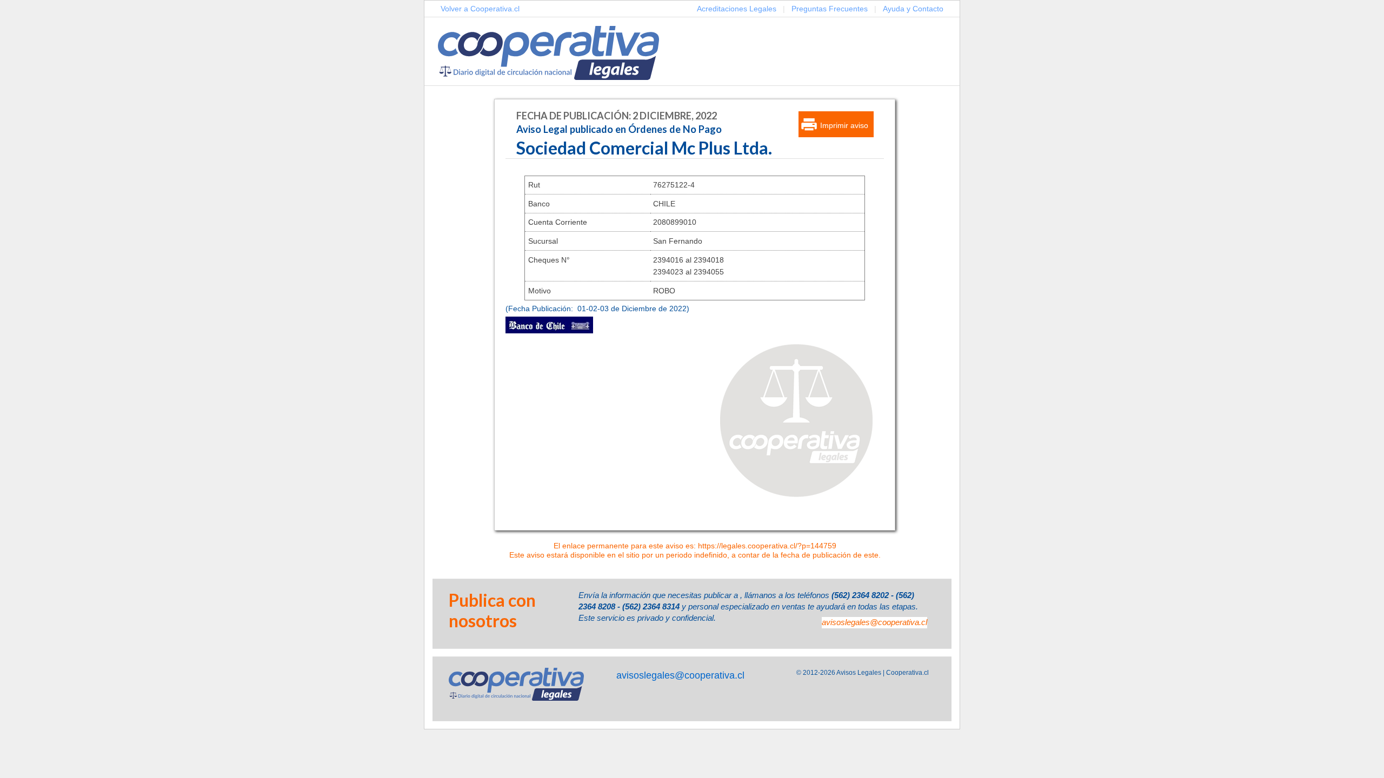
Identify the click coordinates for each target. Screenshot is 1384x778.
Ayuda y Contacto (913, 8)
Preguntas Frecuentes (829, 8)
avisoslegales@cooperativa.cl (874, 622)
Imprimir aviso (844, 125)
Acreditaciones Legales (736, 8)
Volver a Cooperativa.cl (480, 8)
